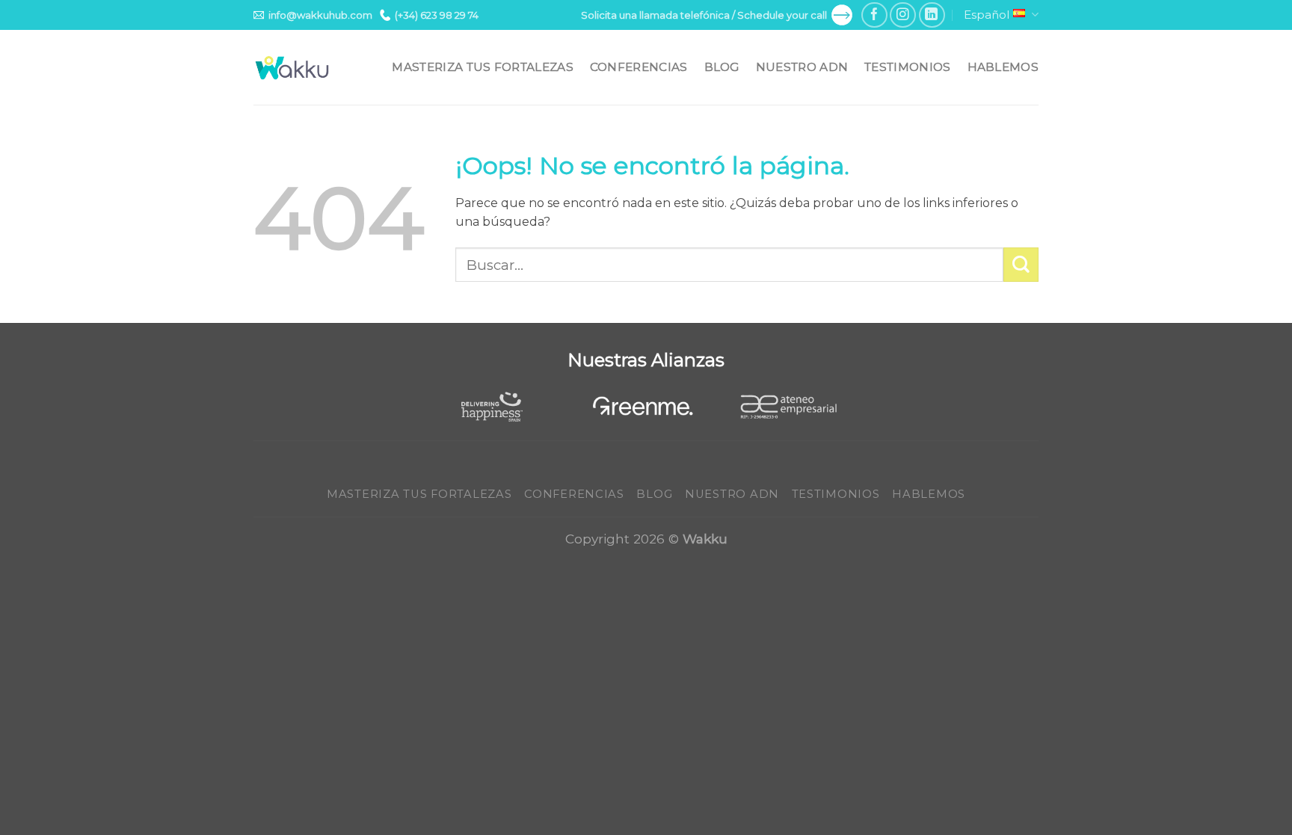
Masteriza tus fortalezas (482, 67)
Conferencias (639, 67)
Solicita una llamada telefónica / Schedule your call (704, 15)
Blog (721, 67)
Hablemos (1003, 67)
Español (986, 14)
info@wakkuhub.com (320, 15)
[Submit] (1021, 265)
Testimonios (907, 67)
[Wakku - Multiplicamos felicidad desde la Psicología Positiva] (292, 67)
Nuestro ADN (802, 67)
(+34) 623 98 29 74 (437, 15)
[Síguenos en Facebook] (874, 15)
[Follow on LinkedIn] (932, 15)
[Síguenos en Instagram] (903, 15)
